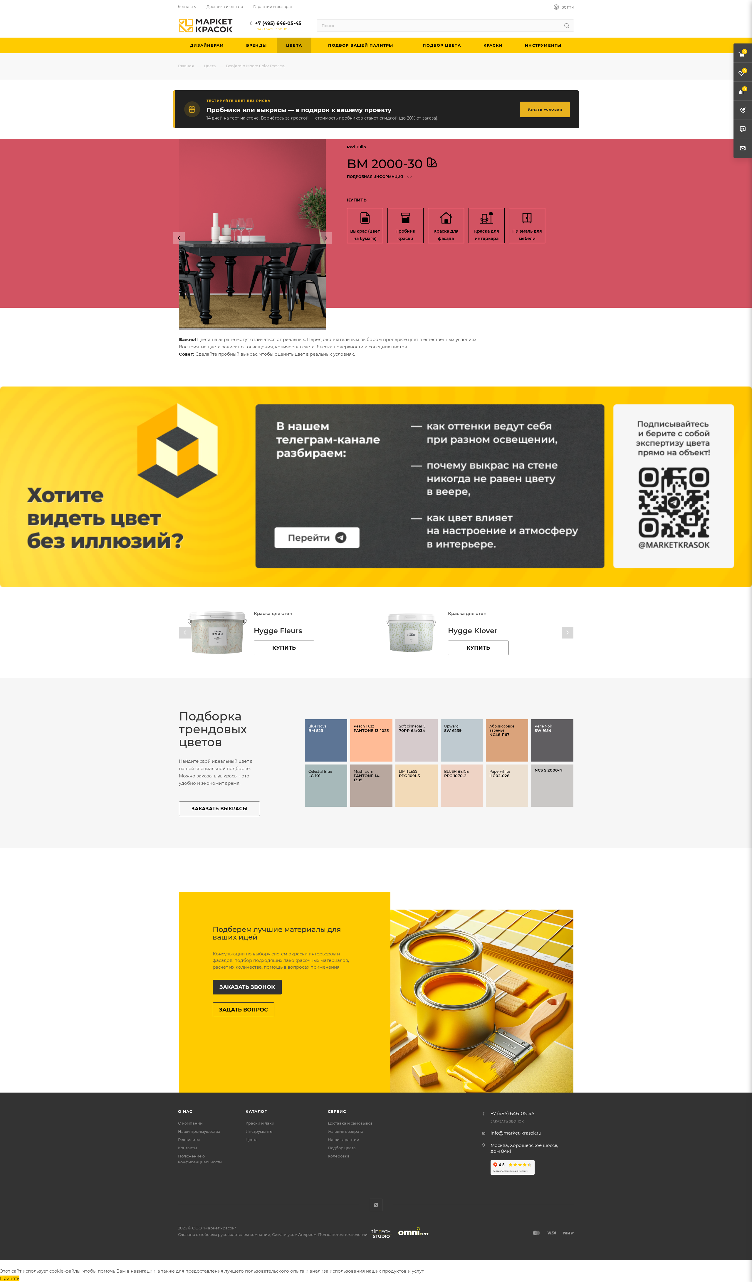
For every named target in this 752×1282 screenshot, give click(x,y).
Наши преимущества (199, 1131)
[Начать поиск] (567, 25)
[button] (179, 238)
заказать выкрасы (219, 808)
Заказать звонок (247, 987)
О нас (185, 1111)
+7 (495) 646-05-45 (278, 23)
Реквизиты (189, 1139)
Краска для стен (273, 613)
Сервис (337, 1111)
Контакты (187, 1147)
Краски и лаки (260, 1123)
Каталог (256, 1111)
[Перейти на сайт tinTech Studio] (379, 1238)
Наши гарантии (343, 1139)
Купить (284, 648)
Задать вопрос (243, 1010)
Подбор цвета (342, 1147)
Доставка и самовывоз (350, 1123)
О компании (190, 1123)
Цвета (252, 1139)
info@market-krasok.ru (516, 1133)
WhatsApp (376, 1205)
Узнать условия (545, 109)
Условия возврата (345, 1131)
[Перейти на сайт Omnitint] (411, 1238)
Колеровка (339, 1156)
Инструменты (259, 1131)
